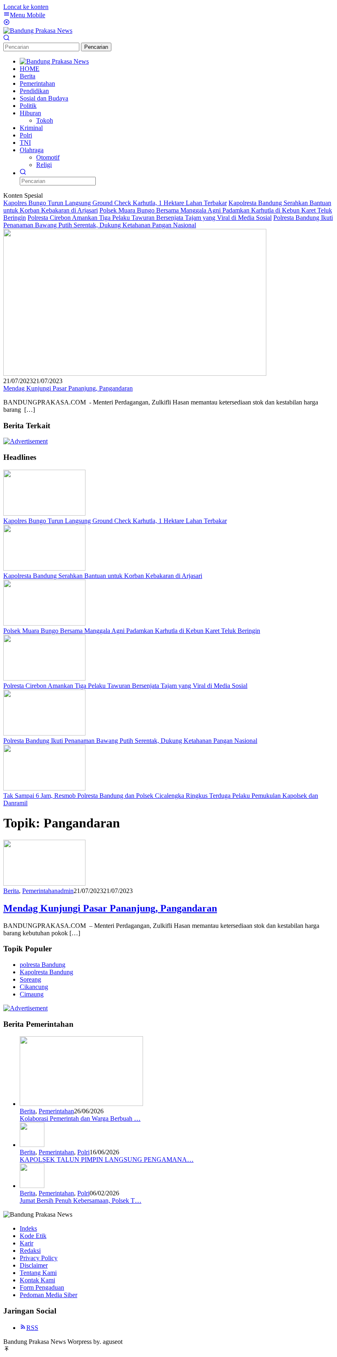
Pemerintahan (40, 890)
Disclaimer (34, 1265)
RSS (32, 1327)
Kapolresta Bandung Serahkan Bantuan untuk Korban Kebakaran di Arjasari (102, 575)
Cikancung (34, 986)
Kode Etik (33, 1235)
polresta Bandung (42, 964)
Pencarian (96, 47)
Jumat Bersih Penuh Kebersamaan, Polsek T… (80, 1200)
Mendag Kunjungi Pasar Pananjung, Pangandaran (68, 388)
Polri (83, 1152)
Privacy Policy (39, 1257)
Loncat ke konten (25, 6)
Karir (26, 1243)
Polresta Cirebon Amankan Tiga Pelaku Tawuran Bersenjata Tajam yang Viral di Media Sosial (150, 217)
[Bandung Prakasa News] (37, 30)
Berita (11, 890)
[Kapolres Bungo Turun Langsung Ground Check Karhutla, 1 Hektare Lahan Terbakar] (44, 513)
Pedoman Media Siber (48, 1294)
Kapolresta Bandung (46, 972)
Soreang (30, 979)
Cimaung (32, 994)
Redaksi (30, 1250)
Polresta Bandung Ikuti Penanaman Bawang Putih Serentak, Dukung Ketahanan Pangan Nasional (168, 221)
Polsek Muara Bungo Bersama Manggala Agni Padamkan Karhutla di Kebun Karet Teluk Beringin (131, 630)
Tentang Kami (38, 1272)
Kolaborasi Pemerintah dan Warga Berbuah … (80, 1118)
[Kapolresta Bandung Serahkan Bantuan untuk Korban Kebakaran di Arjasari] (44, 568)
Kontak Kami (37, 1280)
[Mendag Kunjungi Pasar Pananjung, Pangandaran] (134, 373)
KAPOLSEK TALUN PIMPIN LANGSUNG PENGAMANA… (107, 1159)
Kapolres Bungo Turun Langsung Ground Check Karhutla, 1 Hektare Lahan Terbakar (115, 202)
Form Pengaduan (42, 1287)
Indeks (28, 1228)
